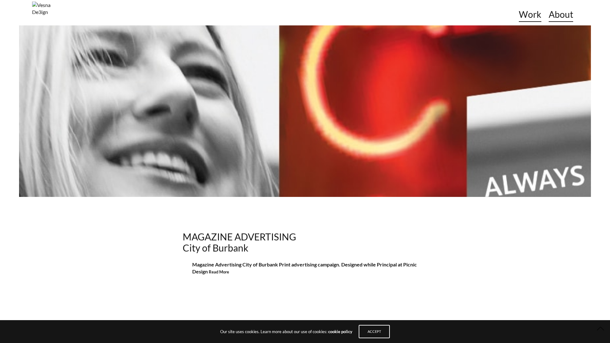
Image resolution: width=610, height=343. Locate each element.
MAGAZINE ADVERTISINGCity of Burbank (239, 242)
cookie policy (340, 331)
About (561, 14)
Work (530, 14)
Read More (219, 271)
